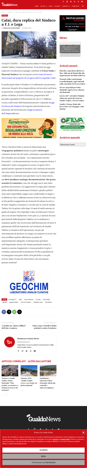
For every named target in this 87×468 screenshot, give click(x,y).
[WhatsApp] (14, 312)
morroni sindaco (26, 302)
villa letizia (48, 302)
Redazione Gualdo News (11, 28)
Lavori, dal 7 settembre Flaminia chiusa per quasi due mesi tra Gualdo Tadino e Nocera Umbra (72, 98)
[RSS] (74, 1)
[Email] (19, 312)
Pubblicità (75, 6)
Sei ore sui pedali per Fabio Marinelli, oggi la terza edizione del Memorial (72, 89)
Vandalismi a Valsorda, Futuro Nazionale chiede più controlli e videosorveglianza (47, 383)
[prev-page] (3, 394)
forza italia (46, 299)
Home (36, 6)
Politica (10, 12)
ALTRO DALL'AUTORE (39, 361)
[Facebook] (63, 1)
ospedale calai (38, 302)
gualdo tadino (14, 302)
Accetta (44, 450)
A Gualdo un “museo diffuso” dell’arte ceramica (14, 327)
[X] (78, 1)
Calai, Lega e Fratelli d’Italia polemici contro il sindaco (44, 327)
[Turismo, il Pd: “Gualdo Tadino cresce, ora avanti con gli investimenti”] (29, 370)
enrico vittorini (28, 299)
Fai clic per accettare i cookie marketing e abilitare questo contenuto (70, 49)
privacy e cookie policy (61, 439)
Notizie (42, 6)
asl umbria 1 (12, 299)
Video (50, 6)
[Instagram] (67, 1)
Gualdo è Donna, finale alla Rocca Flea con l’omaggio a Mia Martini (72, 106)
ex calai (38, 299)
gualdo (5, 302)
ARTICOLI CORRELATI (14, 361)
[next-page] (6, 394)
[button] (83, 432)
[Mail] (70, 1)
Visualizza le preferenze (44, 462)
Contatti (65, 6)
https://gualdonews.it (23, 342)
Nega (43, 456)
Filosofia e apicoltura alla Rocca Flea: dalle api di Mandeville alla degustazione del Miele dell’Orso (72, 73)
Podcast (57, 6)
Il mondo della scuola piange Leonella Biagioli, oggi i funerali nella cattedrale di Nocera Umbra (72, 81)
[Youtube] (82, 1)
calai (20, 299)
